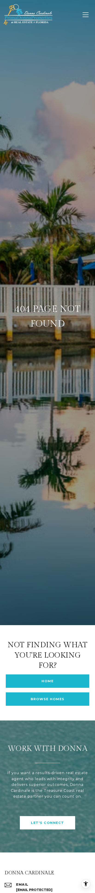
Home (47, 681)
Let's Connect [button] (47, 823)
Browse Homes (48, 699)
